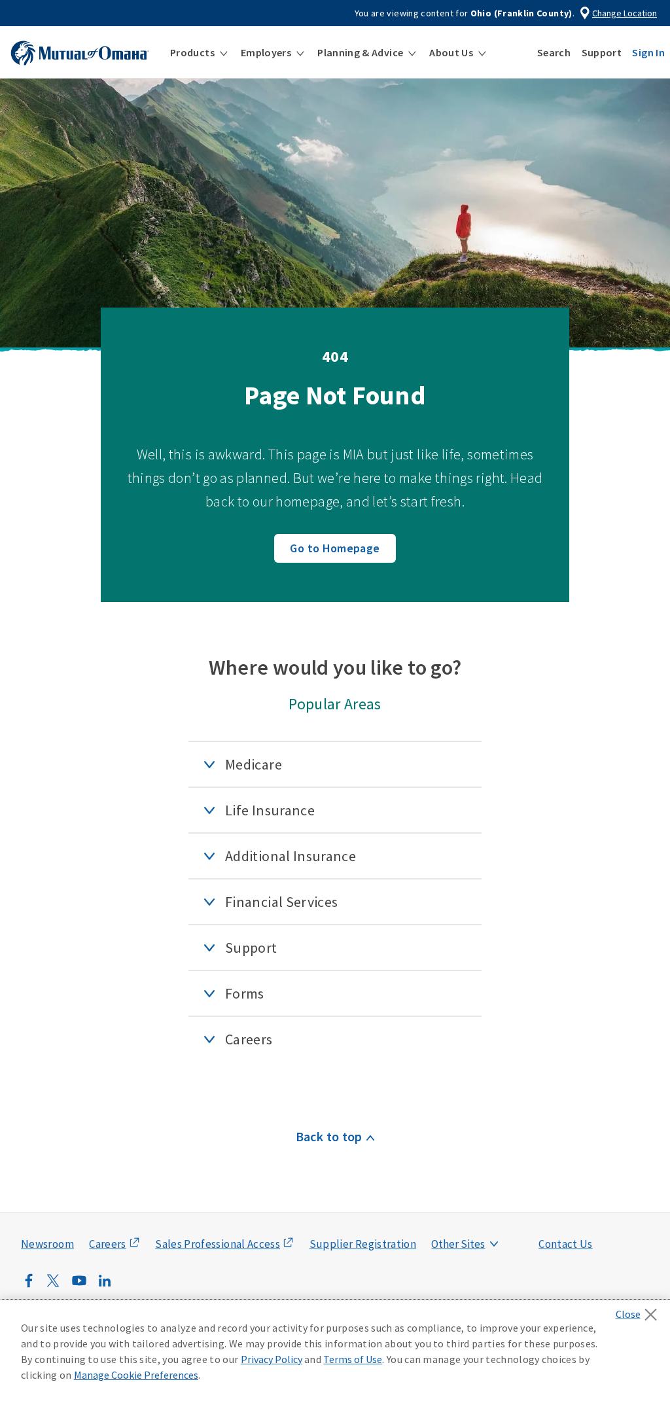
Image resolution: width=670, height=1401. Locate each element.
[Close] (639, 1311)
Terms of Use (352, 1359)
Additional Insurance (290, 856)
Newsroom (47, 1244)
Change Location (624, 13)
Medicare (253, 764)
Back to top (329, 1136)
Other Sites (458, 1244)
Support (251, 947)
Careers (249, 1039)
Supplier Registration (363, 1244)
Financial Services (281, 902)
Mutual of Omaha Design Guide (489, 1218)
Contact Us (565, 1244)
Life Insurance (270, 810)
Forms (244, 993)
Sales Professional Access (217, 1244)
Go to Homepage (334, 548)
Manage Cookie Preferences (136, 1374)
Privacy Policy (271, 1359)
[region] (335, 1350)
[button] (199, 52)
